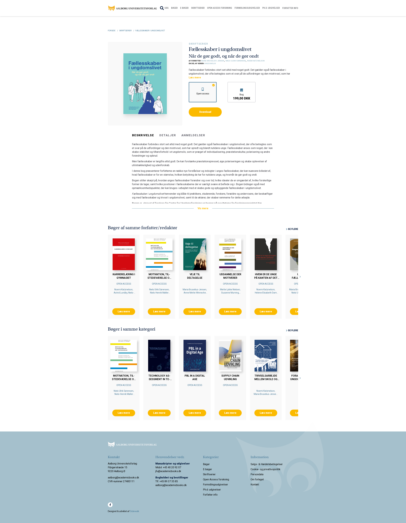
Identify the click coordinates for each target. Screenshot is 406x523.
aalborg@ (160, 485)
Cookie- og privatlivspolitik (265, 469)
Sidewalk (134, 511)
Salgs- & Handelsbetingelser (267, 464)
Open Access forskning (219, 8)
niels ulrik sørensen (236, 61)
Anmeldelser (193, 135)
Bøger (174, 8)
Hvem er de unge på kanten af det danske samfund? (266, 278)
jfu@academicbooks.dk (168, 471)
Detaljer (167, 135)
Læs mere (195, 77)
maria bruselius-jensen (213, 61)
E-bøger (184, 8)
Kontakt (255, 484)
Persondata (257, 474)
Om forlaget (257, 479)
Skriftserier (198, 8)
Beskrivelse (143, 135)
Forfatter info (290, 8)
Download (205, 111)
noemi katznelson (256, 61)
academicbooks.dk (176, 485)
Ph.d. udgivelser (271, 8)
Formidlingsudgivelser (247, 8)
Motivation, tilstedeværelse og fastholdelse (159, 278)
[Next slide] (300, 276)
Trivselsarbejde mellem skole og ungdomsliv (265, 379)
